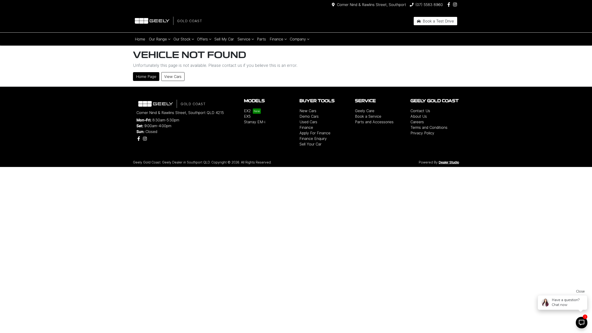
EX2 (247, 110)
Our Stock (182, 39)
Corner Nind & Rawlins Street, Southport (371, 4)
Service (243, 39)
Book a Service (368, 116)
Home (140, 39)
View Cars (173, 76)
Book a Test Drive (438, 21)
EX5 (247, 116)
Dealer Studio (449, 162)
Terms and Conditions (428, 127)
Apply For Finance (314, 133)
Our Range (158, 39)
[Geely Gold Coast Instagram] (456, 4)
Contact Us (420, 110)
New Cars (307, 110)
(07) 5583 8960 (429, 4)
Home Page (146, 76)
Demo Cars (309, 116)
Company (298, 39)
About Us (418, 116)
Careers (417, 122)
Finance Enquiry (313, 138)
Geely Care (364, 110)
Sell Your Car (310, 144)
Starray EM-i (254, 122)
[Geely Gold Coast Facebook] (450, 4)
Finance (276, 39)
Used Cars (308, 122)
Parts (261, 39)
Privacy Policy (422, 133)
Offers (202, 39)
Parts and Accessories (374, 122)
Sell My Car (224, 39)
